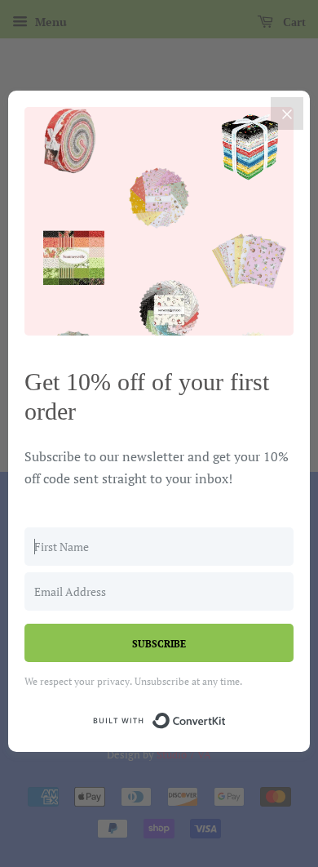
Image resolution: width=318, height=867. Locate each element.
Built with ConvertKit (226, 718)
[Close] (287, 113)
